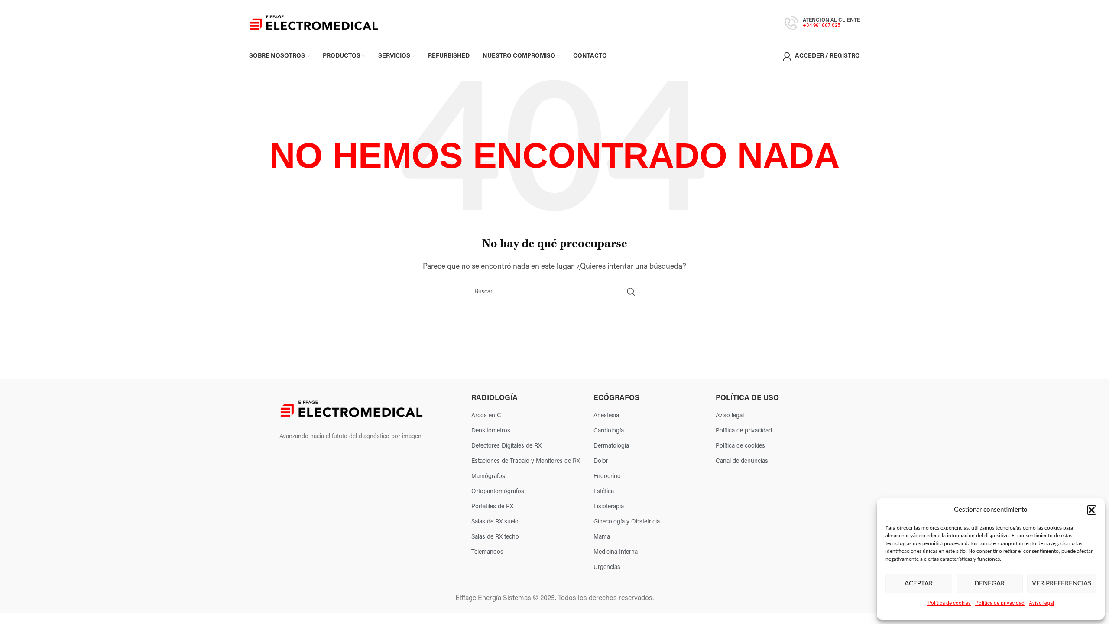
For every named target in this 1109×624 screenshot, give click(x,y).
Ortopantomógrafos (497, 491)
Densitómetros (490, 431)
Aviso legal (1041, 603)
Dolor (600, 461)
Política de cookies (949, 603)
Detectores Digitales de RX (506, 446)
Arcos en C (486, 416)
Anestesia (606, 416)
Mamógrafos (488, 476)
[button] (1091, 510)
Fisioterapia (608, 507)
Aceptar (919, 583)
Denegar (989, 583)
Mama (601, 537)
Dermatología (611, 446)
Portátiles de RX (492, 507)
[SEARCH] (631, 292)
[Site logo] (314, 23)
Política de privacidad (1000, 603)
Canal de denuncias (742, 461)
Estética (603, 491)
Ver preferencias (1061, 583)
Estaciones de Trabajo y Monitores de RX (525, 461)
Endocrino (607, 476)
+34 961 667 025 (821, 25)
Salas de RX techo (495, 537)
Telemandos (487, 552)
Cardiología (608, 431)
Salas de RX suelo (495, 522)
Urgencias (606, 567)
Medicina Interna (615, 552)
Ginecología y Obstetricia (626, 522)
